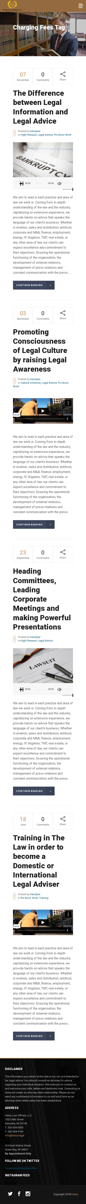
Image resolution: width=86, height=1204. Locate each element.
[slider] (66, 183)
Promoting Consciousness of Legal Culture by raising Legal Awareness (40, 350)
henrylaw (35, 131)
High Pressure (29, 134)
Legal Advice (45, 134)
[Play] (21, 184)
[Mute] (59, 184)
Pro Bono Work (62, 134)
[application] (43, 183)
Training (43, 897)
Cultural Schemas (31, 382)
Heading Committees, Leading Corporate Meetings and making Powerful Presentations (42, 599)
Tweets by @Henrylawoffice (21, 1168)
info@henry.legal (14, 1135)
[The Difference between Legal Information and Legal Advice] (43, 159)
